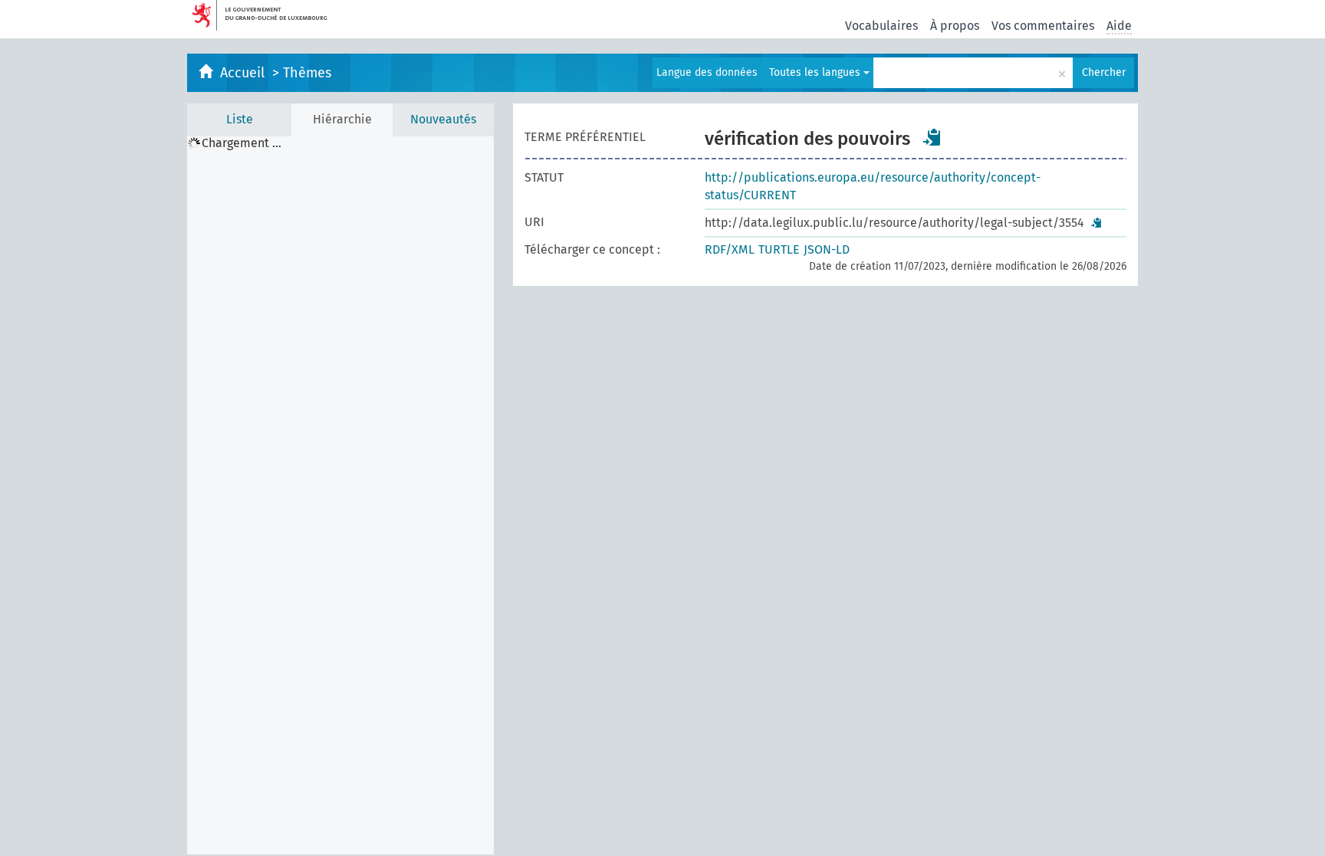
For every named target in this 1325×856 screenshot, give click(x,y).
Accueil (244, 72)
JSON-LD (827, 249)
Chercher (1104, 72)
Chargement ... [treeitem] (241, 143)
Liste (239, 119)
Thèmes (307, 72)
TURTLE (779, 249)
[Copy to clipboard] (932, 137)
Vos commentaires (1042, 25)
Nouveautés (443, 119)
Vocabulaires (881, 25)
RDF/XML (730, 249)
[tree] (340, 495)
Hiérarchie (342, 119)
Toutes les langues (816, 72)
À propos (954, 25)
